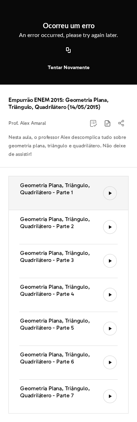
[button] (107, 123)
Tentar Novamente (69, 68)
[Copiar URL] (68, 50)
